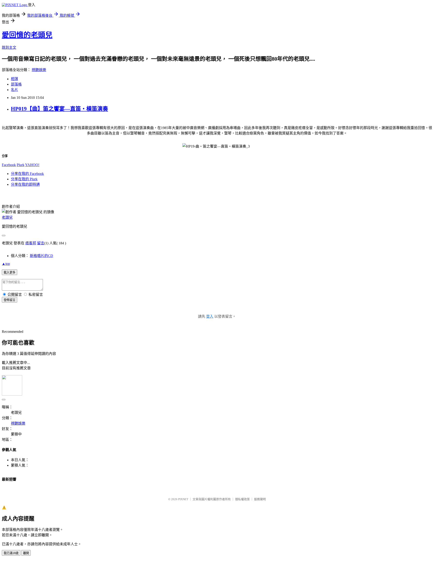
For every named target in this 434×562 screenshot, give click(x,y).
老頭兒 (7, 217)
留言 (40, 243)
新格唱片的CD (41, 256)
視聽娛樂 (39, 70)
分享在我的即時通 (25, 184)
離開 (26, 553)
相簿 (14, 79)
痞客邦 (30, 243)
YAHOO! (32, 165)
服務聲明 (260, 499)
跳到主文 (9, 47)
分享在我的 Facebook (27, 174)
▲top (6, 264)
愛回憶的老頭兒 (27, 35)
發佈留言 (9, 300)
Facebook (9, 165)
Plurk (20, 165)
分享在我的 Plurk (24, 179)
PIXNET (183, 499)
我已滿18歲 (11, 553)
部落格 (16, 84)
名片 (14, 90)
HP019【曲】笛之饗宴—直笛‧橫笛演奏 (59, 109)
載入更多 (9, 272)
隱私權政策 (242, 499)
